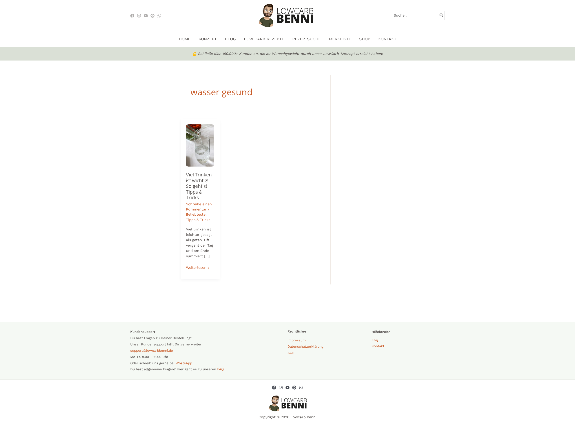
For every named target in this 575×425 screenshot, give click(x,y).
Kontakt (378, 346)
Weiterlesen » (197, 267)
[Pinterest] (152, 16)
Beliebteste (196, 214)
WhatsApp (184, 363)
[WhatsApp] (159, 16)
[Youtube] (146, 16)
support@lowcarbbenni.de (151, 351)
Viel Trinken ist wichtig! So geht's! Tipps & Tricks (199, 186)
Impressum (297, 340)
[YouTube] (287, 388)
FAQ (220, 369)
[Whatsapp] (301, 388)
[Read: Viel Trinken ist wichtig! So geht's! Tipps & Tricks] (200, 145)
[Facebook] (132, 16)
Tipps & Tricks (198, 220)
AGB (291, 353)
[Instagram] (139, 16)
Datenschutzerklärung (305, 347)
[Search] (442, 15)
